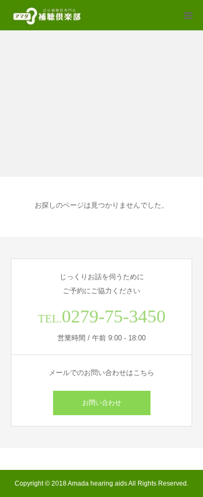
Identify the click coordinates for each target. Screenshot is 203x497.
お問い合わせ (101, 402)
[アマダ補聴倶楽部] (47, 15)
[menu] (188, 15)
